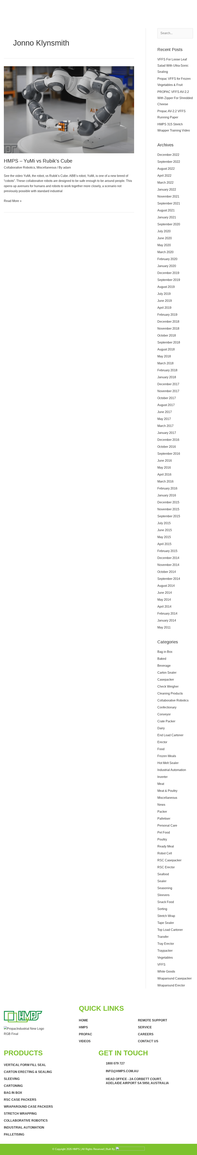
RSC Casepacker (169, 860)
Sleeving (12, 1078)
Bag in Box (164, 651)
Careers (146, 1034)
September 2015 (168, 516)
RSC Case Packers (20, 1099)
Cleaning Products (170, 693)
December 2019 (168, 273)
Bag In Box (13, 1092)
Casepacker (165, 679)
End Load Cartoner (170, 735)
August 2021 (166, 210)
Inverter (162, 776)
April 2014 (164, 606)
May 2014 (164, 599)
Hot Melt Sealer (168, 763)
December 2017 (168, 384)
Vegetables (165, 957)
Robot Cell (164, 853)
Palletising (14, 1134)
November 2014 (168, 564)
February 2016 (167, 488)
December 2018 (168, 321)
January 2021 (166, 217)
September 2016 (168, 453)
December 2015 (168, 502)
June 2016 (164, 460)
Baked (161, 658)
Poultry (162, 839)
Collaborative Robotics (19, 167)
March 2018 (165, 363)
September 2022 (168, 161)
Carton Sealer (166, 672)
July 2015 (164, 523)
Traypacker (165, 950)
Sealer (161, 881)
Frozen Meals (166, 756)
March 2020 (165, 252)
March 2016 (165, 481)
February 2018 (167, 370)
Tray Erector (165, 943)
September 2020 (168, 224)
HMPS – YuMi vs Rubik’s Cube (38, 161)
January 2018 (166, 377)
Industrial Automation (171, 770)
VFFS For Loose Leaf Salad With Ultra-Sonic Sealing (173, 65)
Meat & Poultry (167, 790)
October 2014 (166, 571)
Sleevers (163, 895)
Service (145, 1027)
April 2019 (164, 307)
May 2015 (164, 537)
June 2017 (164, 412)
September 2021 (168, 203)
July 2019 (164, 293)
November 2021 (168, 196)
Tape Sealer (165, 922)
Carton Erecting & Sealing (28, 1072)
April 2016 (164, 474)
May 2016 (164, 467)
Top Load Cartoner (170, 929)
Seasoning (164, 888)
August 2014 (166, 585)
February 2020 (167, 259)
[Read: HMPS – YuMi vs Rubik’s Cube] (69, 109)
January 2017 (166, 432)
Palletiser (163, 818)
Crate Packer (166, 721)
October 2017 (166, 398)
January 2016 (166, 495)
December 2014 (168, 558)
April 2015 (164, 544)
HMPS (83, 1027)
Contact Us (148, 1041)
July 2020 (164, 231)
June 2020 (164, 238)
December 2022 (168, 154)
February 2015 (167, 551)
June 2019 (164, 300)
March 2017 (165, 425)
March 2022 (165, 182)
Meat (160, 783)
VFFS (161, 964)
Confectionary (166, 707)
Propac (85, 1034)
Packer (162, 811)
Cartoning (13, 1085)
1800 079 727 (115, 1063)
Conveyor (164, 714)
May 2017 (164, 419)
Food (160, 749)
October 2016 (166, 446)
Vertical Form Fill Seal (25, 1065)
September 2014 (168, 578)
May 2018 (164, 356)
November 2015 (168, 509)
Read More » (13, 200)
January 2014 (166, 620)
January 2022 (166, 189)
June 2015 (164, 530)
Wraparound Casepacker (174, 978)
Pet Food (163, 832)
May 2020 (164, 245)
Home (83, 1020)
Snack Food (165, 902)
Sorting (162, 909)
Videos (85, 1041)
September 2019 (168, 280)
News (161, 804)
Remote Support (152, 1020)
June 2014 (164, 592)
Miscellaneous (46, 167)
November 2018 (168, 328)
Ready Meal (165, 846)
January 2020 (166, 266)
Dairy (161, 728)
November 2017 (168, 391)
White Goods (166, 971)
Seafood (163, 874)
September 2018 (168, 342)
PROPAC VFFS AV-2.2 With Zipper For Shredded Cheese (175, 98)
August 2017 (166, 405)
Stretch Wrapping (20, 1113)
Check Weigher (168, 686)
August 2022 (166, 168)
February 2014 (167, 613)
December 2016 (168, 439)
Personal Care (167, 825)
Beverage (164, 665)
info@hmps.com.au (122, 1071)
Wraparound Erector (171, 985)
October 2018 (166, 335)
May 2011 (164, 627)
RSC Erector (166, 867)
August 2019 (166, 286)
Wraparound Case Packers (28, 1106)
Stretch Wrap (166, 916)
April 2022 (164, 175)
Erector (162, 742)
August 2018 (166, 349)
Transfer (163, 936)
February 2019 (167, 314)
